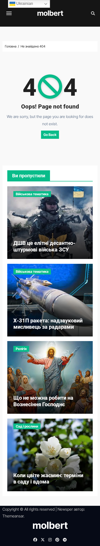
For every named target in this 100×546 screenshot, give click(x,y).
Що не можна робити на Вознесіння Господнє (43, 401)
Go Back (50, 135)
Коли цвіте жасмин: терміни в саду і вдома (48, 478)
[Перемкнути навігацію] (9, 13)
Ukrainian (24, 3)
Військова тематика (32, 194)
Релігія (21, 349)
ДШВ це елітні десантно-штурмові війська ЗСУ (44, 246)
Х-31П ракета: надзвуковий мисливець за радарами (48, 324)
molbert (50, 13)
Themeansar (13, 516)
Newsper (65, 509)
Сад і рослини (27, 426)
